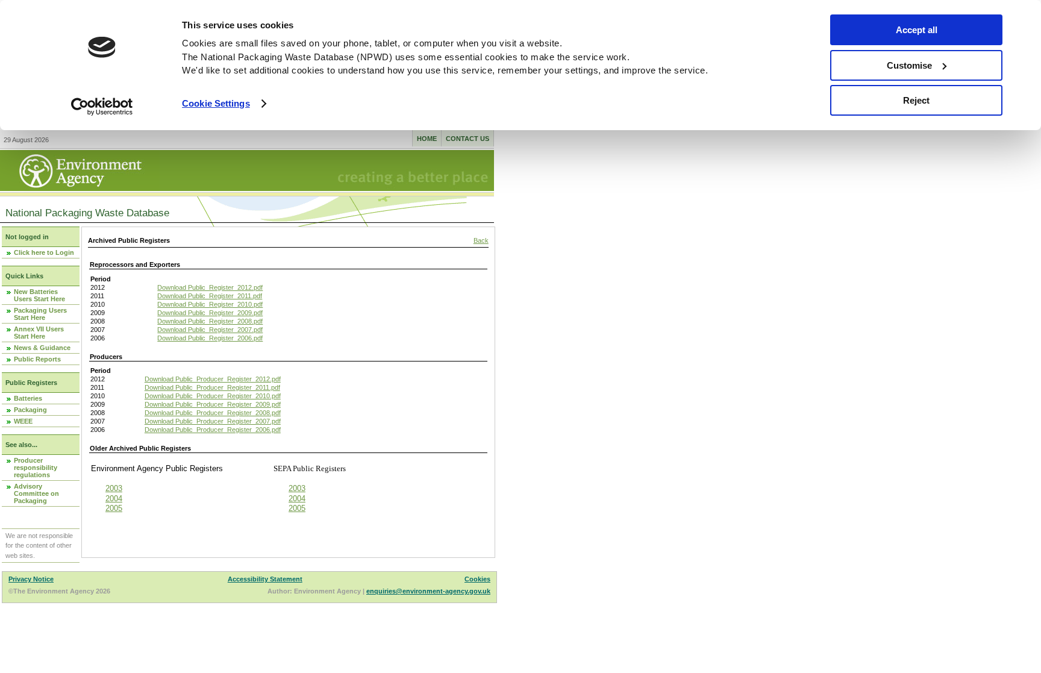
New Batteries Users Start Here (39, 295)
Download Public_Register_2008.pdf (210, 321)
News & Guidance (42, 347)
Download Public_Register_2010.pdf (210, 304)
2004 (113, 498)
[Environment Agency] (80, 187)
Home (427, 138)
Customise (909, 65)
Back (481, 240)
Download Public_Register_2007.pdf (210, 329)
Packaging (30, 409)
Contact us (467, 138)
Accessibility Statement (265, 579)
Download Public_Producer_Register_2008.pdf (213, 412)
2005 (113, 508)
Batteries (28, 398)
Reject (916, 100)
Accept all (916, 30)
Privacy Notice (31, 579)
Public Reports (37, 359)
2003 (113, 488)
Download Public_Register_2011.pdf (209, 295)
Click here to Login (44, 252)
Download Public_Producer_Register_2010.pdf (213, 395)
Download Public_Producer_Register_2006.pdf (213, 429)
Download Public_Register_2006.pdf (210, 338)
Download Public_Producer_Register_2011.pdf (212, 387)
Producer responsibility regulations (35, 467)
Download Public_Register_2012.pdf (210, 287)
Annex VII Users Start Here (39, 332)
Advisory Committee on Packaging (36, 493)
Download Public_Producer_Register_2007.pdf (213, 421)
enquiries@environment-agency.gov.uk (428, 591)
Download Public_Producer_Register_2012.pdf (213, 379)
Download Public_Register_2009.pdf (210, 312)
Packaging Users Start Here (40, 314)
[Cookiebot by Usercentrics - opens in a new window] (102, 107)
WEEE (23, 421)
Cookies (477, 579)
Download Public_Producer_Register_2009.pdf (213, 404)
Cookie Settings (216, 103)
